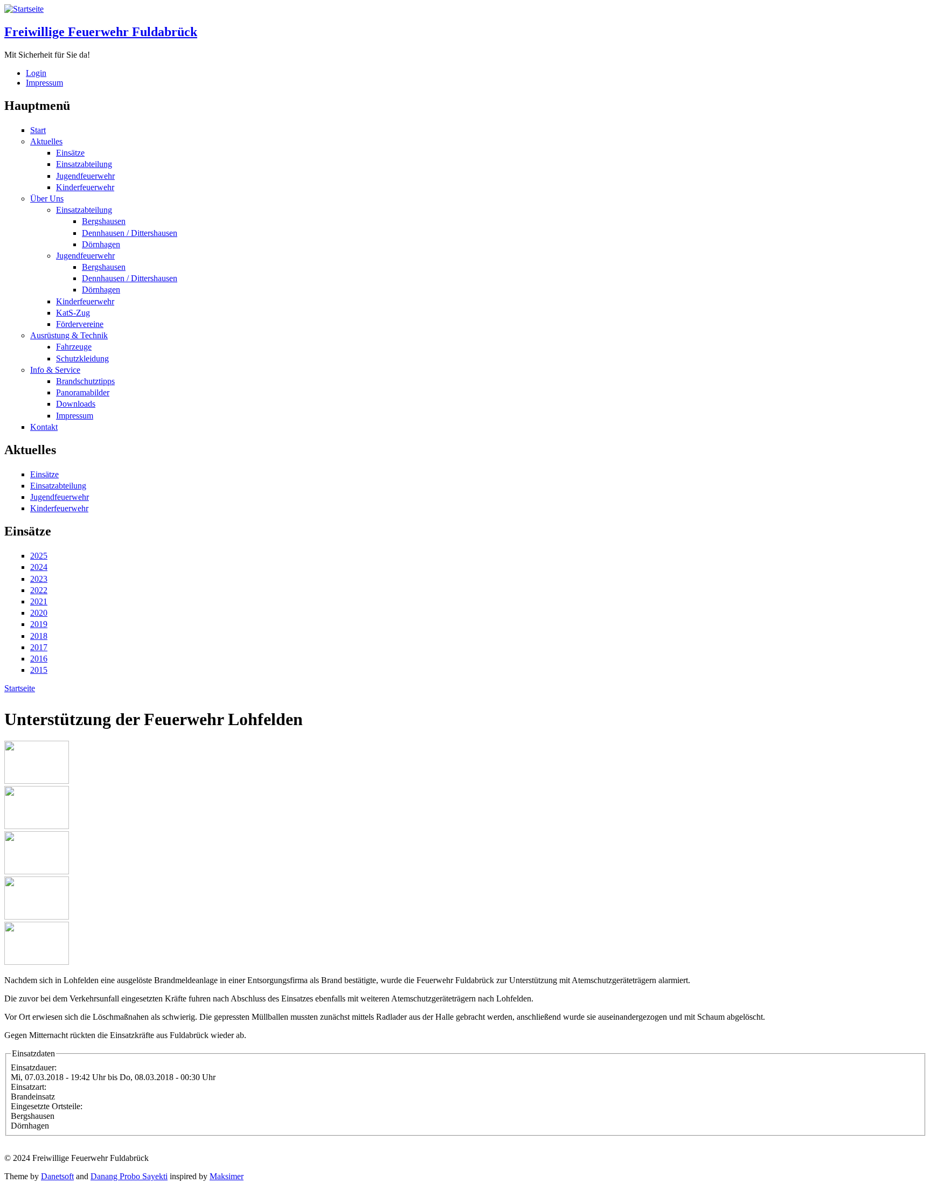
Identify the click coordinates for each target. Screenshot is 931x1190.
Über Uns (47, 198)
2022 (38, 590)
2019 (38, 624)
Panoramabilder (82, 392)
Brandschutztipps (85, 381)
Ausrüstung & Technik (69, 335)
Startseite (19, 688)
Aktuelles (46, 141)
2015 (38, 669)
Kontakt (44, 427)
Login (36, 73)
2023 (38, 578)
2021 (38, 601)
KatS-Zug (73, 312)
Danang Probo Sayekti (129, 1176)
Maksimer (227, 1176)
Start (38, 130)
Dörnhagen (101, 244)
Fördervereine (79, 324)
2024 (38, 567)
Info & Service (55, 369)
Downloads (75, 403)
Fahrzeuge (74, 346)
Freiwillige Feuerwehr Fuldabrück (100, 32)
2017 (38, 647)
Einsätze (70, 152)
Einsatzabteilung (84, 164)
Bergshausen (104, 221)
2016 (38, 658)
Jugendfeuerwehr (85, 175)
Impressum (44, 82)
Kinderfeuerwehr (85, 187)
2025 (38, 555)
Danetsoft (57, 1176)
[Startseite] (24, 8)
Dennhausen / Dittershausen (129, 233)
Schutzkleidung (82, 358)
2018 (38, 636)
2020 (38, 612)
